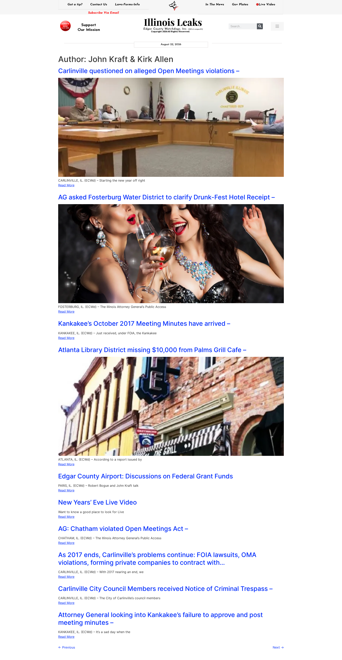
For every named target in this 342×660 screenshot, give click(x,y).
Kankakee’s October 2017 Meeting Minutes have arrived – (144, 323)
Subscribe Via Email (103, 12)
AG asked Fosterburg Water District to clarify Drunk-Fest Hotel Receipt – (166, 197)
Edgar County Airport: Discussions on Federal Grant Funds (145, 476)
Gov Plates (240, 4)
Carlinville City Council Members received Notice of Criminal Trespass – (165, 588)
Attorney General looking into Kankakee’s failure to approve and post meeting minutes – (160, 618)
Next (278, 647)
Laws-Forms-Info (127, 4)
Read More (66, 185)
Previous (66, 647)
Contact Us (98, 4)
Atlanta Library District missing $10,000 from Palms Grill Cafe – (152, 350)
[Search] (260, 26)
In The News (214, 4)
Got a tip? (74, 4)
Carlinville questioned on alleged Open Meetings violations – (148, 71)
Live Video (267, 4)
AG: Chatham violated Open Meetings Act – (123, 528)
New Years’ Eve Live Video (97, 502)
